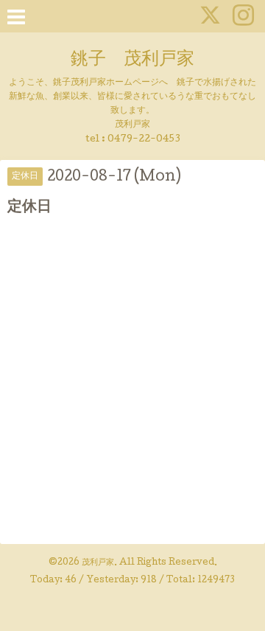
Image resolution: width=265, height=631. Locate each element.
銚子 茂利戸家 (132, 60)
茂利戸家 (98, 563)
